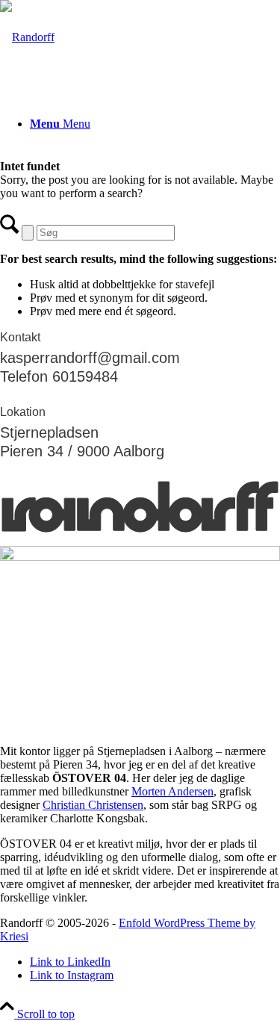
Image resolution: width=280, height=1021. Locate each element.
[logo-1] (27, 37)
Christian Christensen (93, 804)
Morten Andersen (172, 791)
